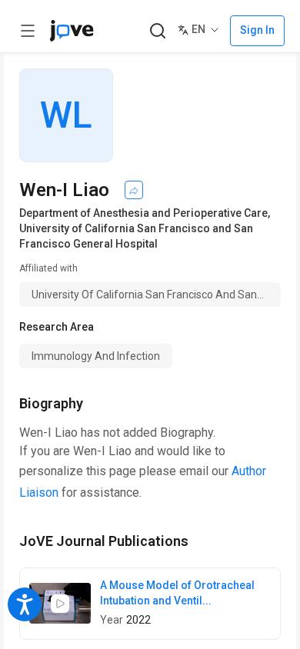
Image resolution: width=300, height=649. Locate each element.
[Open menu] (27, 30)
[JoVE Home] (71, 31)
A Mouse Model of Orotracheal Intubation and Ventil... (177, 593)
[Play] (60, 603)
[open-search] (157, 31)
